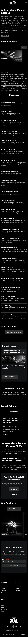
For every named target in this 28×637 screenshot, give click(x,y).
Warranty (17, 588)
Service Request (19, 586)
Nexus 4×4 (10, 87)
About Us (3, 603)
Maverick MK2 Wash (18, 83)
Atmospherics (4, 592)
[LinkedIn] (20, 626)
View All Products (14, 509)
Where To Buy (4, 609)
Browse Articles (14, 411)
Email (6, 559)
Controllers (3, 590)
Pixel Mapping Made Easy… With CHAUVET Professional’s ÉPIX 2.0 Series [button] (14, 351)
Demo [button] (23, 47)
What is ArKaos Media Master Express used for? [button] (12, 459)
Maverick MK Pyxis (17, 85)
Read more (4, 371)
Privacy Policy (21, 634)
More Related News (10, 376)
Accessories (4, 595)
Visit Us (2, 611)
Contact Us (14, 489)
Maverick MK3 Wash (6, 85)
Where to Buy (14, 494)
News (2, 607)
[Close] (25, 633)
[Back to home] (14, 3)
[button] (2, 3)
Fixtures (3, 588)
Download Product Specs (14, 332)
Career (2, 605)
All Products (4, 586)
